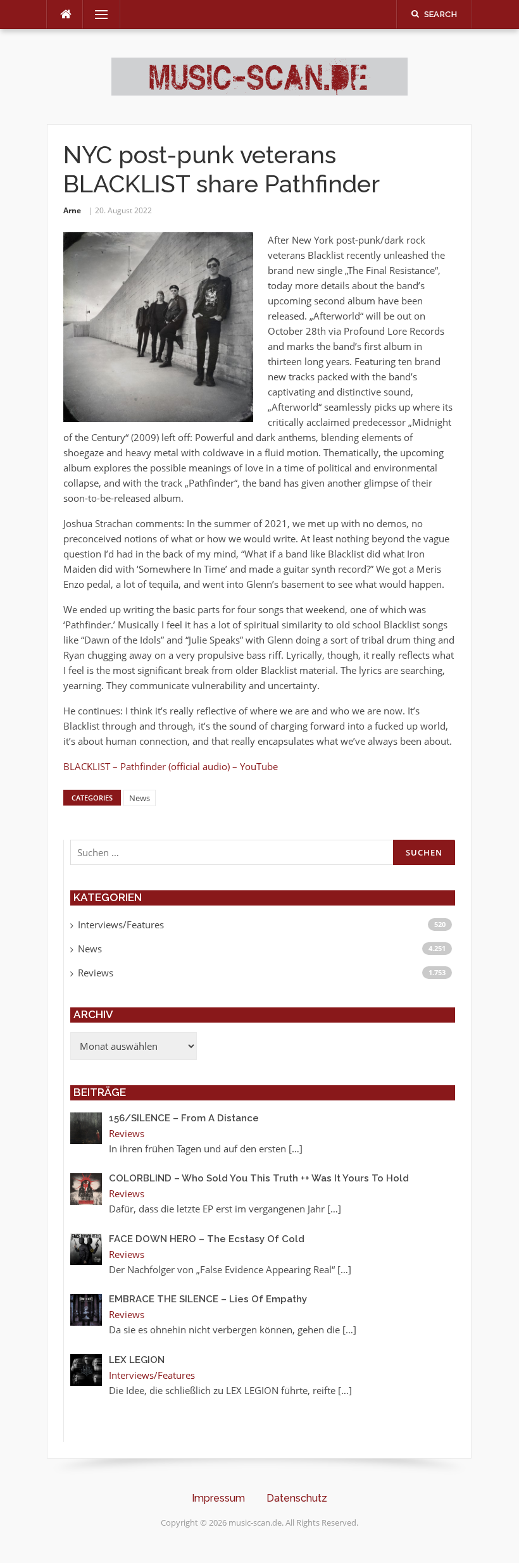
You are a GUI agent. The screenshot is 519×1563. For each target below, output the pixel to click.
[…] (296, 1148)
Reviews (95, 972)
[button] (28, 1535)
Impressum (218, 1498)
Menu (96, 14)
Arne (72, 210)
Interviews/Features (121, 924)
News (139, 798)
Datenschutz (296, 1498)
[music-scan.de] (259, 75)
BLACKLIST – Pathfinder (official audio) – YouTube (170, 766)
